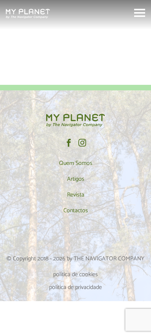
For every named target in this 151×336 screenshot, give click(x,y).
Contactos (75, 211)
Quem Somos (75, 163)
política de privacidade (75, 287)
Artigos (75, 179)
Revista (75, 195)
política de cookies (75, 274)
